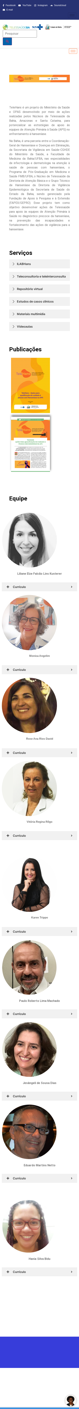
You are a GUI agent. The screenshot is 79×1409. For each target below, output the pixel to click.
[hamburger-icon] (72, 15)
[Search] (7, 41)
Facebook (10, 5)
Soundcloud (59, 5)
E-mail (9, 9)
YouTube (26, 5)
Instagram (42, 5)
